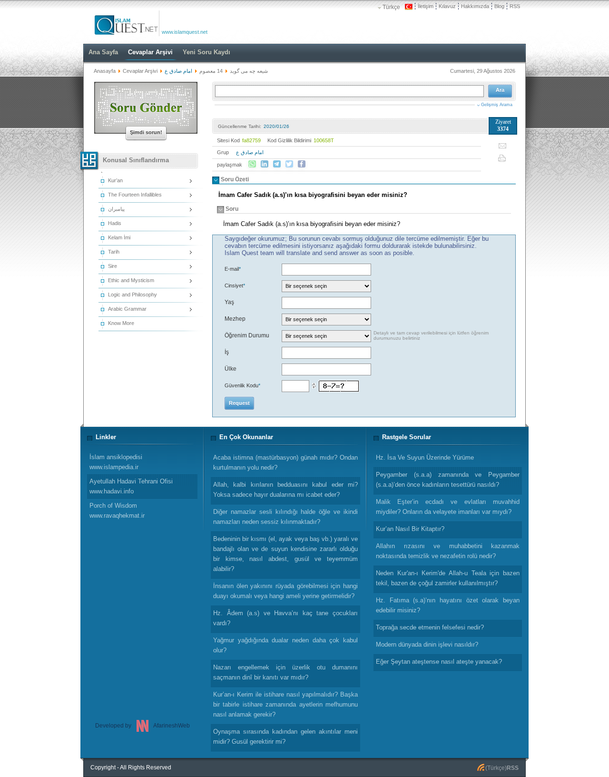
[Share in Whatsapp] (252, 164)
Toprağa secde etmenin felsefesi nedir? (430, 627)
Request (239, 403)
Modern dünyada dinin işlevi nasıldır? (427, 644)
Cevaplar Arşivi (140, 71)
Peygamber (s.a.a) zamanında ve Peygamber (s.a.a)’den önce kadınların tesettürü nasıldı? (448, 479)
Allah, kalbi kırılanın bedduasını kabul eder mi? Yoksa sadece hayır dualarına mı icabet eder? (285, 489)
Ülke (230, 368)
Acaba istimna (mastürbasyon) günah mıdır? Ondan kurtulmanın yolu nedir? (285, 462)
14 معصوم (211, 71)
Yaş (229, 302)
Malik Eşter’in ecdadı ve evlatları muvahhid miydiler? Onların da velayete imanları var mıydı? (448, 506)
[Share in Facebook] (301, 164)
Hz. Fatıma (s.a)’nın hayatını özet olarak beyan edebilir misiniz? (448, 605)
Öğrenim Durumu (247, 335)
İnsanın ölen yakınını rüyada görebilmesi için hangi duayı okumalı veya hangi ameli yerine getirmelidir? (285, 591)
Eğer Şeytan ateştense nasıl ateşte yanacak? (439, 661)
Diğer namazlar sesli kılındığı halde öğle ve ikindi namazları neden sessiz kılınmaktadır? (285, 516)
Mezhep (235, 318)
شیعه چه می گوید (249, 71)
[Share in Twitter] (289, 164)
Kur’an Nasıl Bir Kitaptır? (410, 528)
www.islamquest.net (184, 32)
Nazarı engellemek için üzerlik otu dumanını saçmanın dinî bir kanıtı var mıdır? (285, 672)
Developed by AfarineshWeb (142, 725)
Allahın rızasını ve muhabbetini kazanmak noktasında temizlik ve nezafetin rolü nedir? (448, 551)
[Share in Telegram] (277, 164)
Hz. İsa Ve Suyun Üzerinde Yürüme (425, 457)
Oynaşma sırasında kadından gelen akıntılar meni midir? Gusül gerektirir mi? (285, 736)
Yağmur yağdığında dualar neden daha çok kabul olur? (285, 645)
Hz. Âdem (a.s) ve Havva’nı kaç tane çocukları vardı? (285, 618)
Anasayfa (105, 71)
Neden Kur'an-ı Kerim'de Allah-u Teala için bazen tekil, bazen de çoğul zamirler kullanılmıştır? (448, 578)
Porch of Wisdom (117, 510)
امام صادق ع (250, 152)
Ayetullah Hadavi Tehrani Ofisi (131, 486)
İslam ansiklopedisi (115, 462)
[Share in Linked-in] (264, 164)
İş (227, 352)
